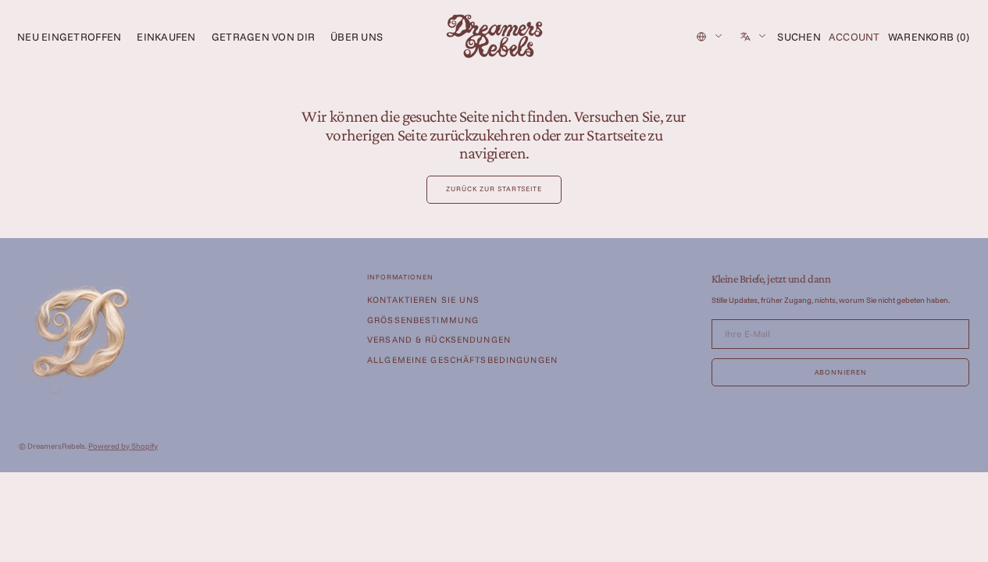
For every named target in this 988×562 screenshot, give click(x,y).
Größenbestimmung (423, 320)
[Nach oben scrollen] (964, 538)
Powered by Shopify (123, 446)
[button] (799, 36)
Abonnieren (841, 372)
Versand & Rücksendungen (439, 339)
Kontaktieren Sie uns (423, 300)
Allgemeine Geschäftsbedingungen (462, 359)
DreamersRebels (56, 446)
